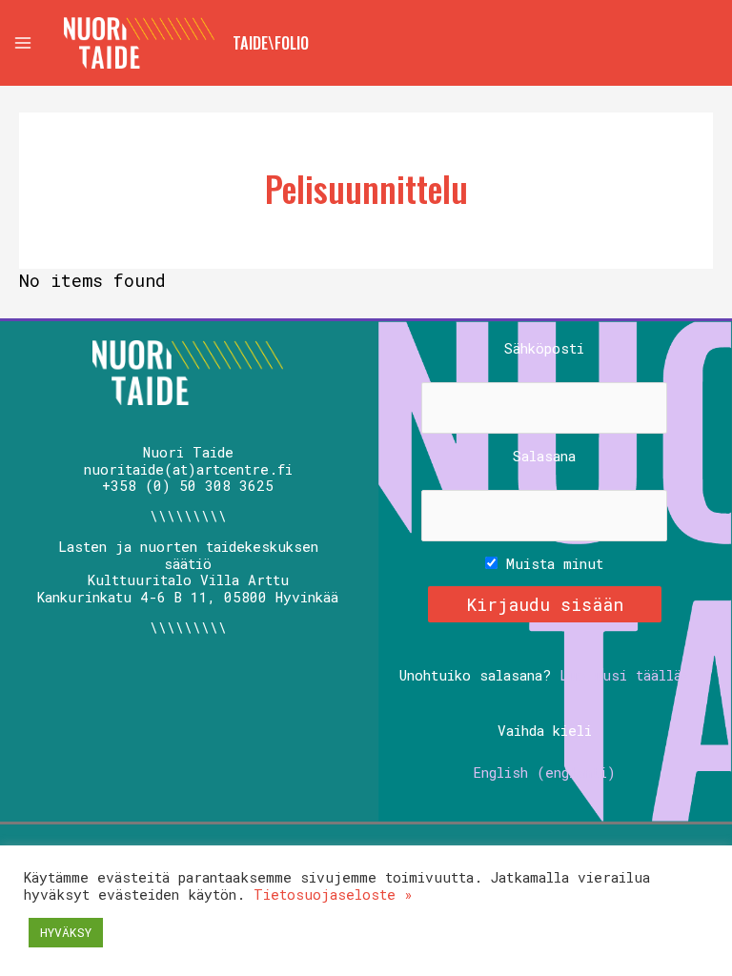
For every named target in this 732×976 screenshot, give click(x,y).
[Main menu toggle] (22, 42)
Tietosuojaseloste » (333, 894)
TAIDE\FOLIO (271, 42)
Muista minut (550, 564)
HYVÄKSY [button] (66, 932)
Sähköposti (544, 348)
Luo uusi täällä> (624, 675)
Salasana (544, 456)
